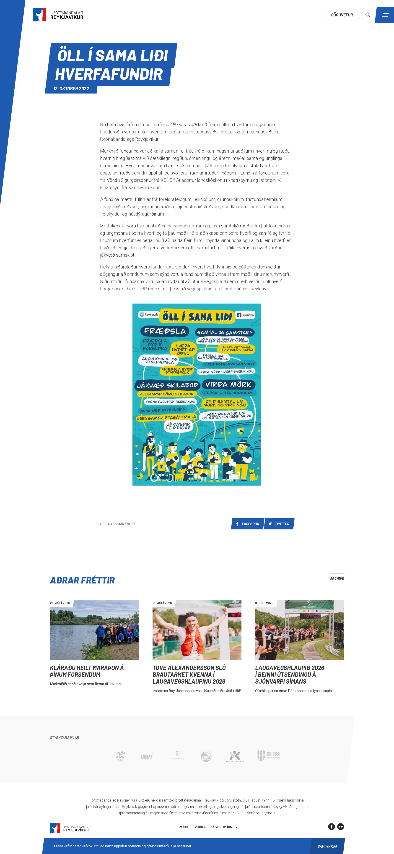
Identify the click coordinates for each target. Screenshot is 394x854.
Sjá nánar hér (181, 846)
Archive (337, 578)
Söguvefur (342, 14)
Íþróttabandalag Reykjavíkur (69, 828)
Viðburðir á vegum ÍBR (213, 827)
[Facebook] (331, 826)
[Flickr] (340, 826)
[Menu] (385, 15)
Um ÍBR (182, 827)
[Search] (368, 15)
